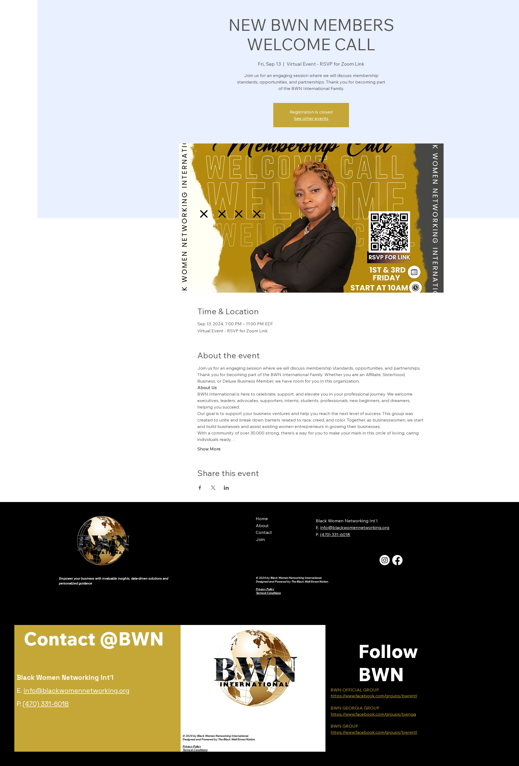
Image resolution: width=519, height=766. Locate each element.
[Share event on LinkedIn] (226, 488)
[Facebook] (397, 560)
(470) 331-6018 (46, 704)
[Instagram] (385, 560)
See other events (311, 118)
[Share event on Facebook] (199, 488)
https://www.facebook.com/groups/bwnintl (374, 695)
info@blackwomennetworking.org (354, 527)
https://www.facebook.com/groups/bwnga (373, 714)
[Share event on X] (213, 488)
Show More (209, 448)
